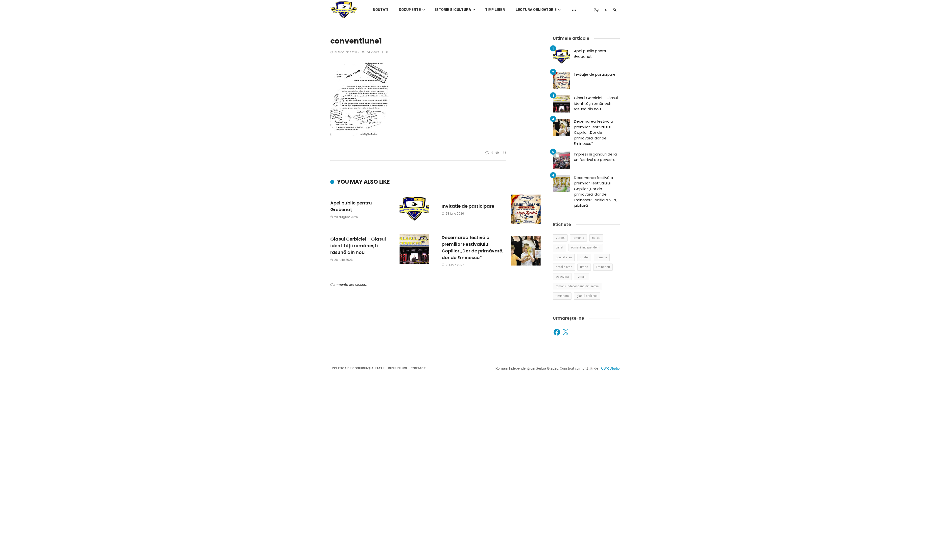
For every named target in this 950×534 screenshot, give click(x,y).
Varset (560, 238)
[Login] (605, 9)
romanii (601, 257)
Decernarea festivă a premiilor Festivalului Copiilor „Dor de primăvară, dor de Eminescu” (473, 247)
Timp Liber (495, 10)
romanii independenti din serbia (577, 286)
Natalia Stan (564, 267)
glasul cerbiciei (587, 296)
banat (559, 247)
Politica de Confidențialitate (358, 368)
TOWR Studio (609, 368)
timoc (584, 267)
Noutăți (380, 10)
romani (581, 276)
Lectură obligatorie (536, 10)
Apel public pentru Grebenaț (351, 206)
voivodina (562, 276)
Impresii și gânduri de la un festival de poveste (595, 157)
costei (584, 257)
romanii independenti (585, 247)
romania (578, 238)
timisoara (562, 296)
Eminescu (603, 267)
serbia (596, 238)
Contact (418, 368)
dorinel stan (564, 257)
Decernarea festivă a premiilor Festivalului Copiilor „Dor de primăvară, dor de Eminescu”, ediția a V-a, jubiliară (595, 191)
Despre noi (397, 368)
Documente (410, 10)
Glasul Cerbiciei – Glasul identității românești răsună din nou (358, 245)
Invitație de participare (468, 206)
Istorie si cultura (453, 10)
